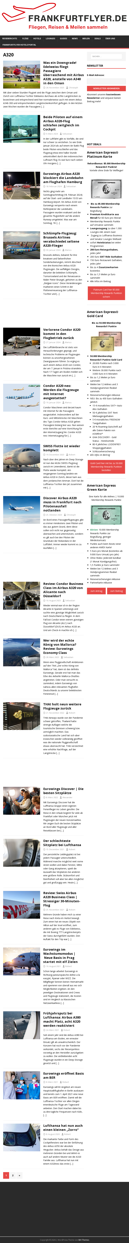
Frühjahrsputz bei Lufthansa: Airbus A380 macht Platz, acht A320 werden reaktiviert (62, 1019)
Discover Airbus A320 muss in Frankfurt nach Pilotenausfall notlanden (62, 504)
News (75, 38)
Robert (72, 454)
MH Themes (84, 1240)
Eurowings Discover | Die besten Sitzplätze (63, 791)
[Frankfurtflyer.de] (64, 30)
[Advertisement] (43, 314)
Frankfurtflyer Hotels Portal (19, 44)
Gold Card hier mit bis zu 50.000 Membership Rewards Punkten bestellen (106, 467)
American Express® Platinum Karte (102, 154)
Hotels (37, 38)
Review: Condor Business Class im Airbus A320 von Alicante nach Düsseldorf (63, 590)
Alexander (67, 797)
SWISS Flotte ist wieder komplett (61, 448)
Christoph (73, 87)
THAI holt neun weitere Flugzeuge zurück (62, 706)
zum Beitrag (116, 590)
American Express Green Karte (101, 487)
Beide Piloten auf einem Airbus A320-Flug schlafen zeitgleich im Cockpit (62, 123)
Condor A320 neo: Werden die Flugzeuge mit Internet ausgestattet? (61, 392)
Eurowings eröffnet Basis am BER (63, 1075)
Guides (63, 38)
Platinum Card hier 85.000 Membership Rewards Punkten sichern (106, 293)
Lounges (50, 38)
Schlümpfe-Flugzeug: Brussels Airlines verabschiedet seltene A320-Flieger (61, 239)
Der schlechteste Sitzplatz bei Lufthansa (62, 843)
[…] (42, 106)
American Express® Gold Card (102, 314)
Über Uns (110, 38)
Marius (68, 250)
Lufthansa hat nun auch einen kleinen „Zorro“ (63, 1127)
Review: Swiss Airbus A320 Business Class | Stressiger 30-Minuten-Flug (61, 899)
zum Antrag (96, 590)
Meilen (86, 38)
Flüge (25, 38)
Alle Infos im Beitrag (100, 281)
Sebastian (67, 133)
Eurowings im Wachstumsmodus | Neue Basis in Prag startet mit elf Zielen (60, 955)
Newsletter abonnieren (106, 88)
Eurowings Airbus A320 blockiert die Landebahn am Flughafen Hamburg (63, 178)
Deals (98, 38)
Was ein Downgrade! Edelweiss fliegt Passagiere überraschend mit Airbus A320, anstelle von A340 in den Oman (63, 72)
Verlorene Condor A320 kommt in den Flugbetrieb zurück (61, 333)
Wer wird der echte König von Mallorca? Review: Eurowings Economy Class (59, 646)
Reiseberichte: (9, 38)
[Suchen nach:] (106, 56)
